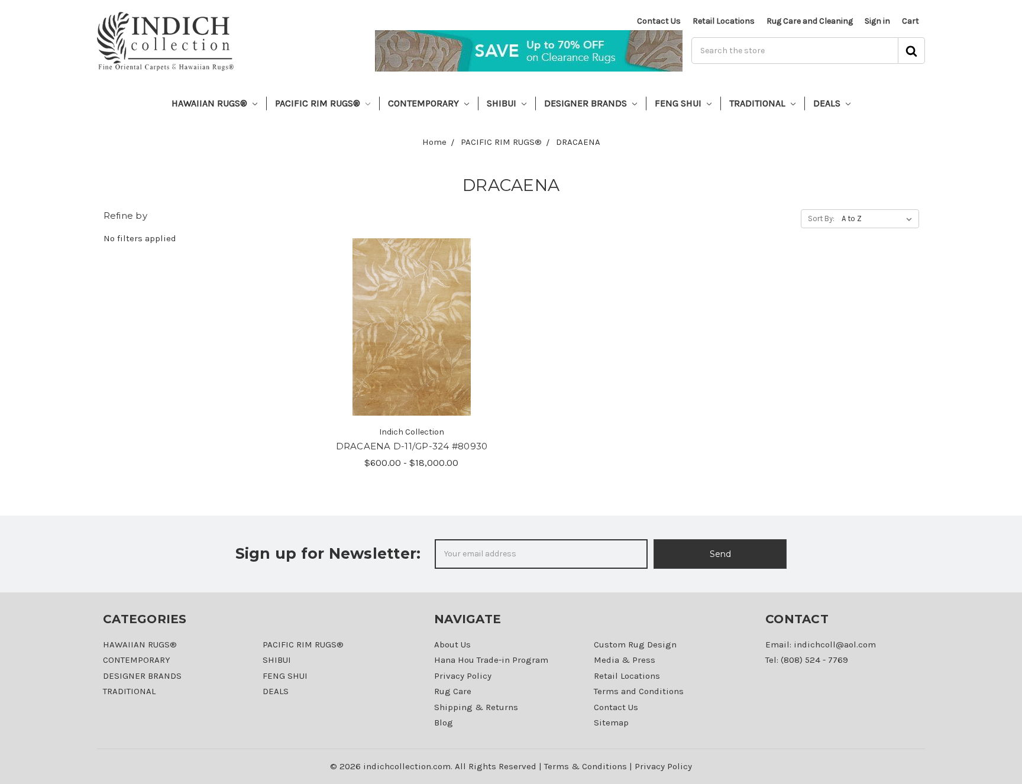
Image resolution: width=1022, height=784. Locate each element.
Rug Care (452, 691)
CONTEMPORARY (424, 103)
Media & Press (624, 660)
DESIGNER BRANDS (586, 103)
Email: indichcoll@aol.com (820, 644)
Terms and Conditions (639, 691)
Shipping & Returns (476, 707)
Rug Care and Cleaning (810, 21)
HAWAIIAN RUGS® (211, 103)
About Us (452, 644)
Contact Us (659, 21)
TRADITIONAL (758, 103)
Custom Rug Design (635, 644)
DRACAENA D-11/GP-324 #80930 (412, 446)
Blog (443, 722)
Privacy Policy (462, 675)
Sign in (877, 21)
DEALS (828, 103)
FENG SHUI (679, 103)
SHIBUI (503, 103)
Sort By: (821, 218)
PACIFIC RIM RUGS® (319, 103)
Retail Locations (724, 21)
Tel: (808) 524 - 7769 (806, 660)
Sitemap (611, 722)
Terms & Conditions (585, 766)
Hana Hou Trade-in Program (491, 660)
